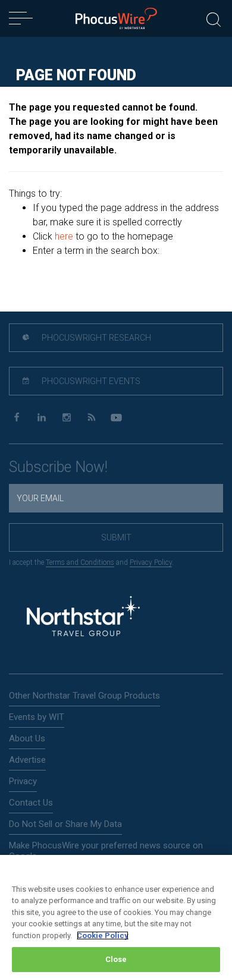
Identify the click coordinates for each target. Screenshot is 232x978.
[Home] (116, 18)
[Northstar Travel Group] (83, 618)
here (64, 236)
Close (116, 959)
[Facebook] (16, 417)
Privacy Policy (151, 562)
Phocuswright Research (95, 337)
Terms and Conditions (80, 562)
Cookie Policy (102, 935)
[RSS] (91, 417)
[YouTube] (116, 417)
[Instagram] (66, 417)
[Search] (213, 18)
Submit (116, 537)
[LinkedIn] (41, 417)
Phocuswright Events (90, 381)
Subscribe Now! (58, 467)
